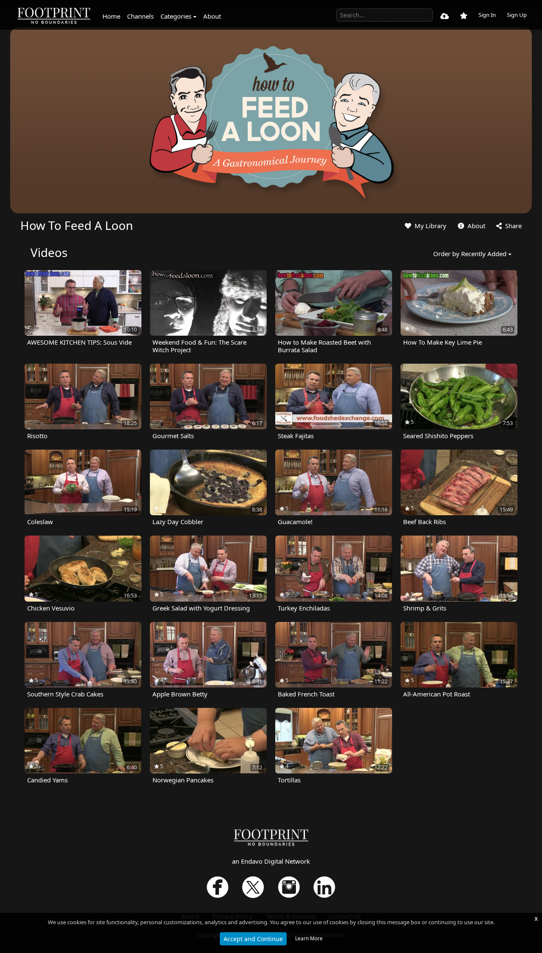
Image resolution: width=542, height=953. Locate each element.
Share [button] (512, 225)
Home (111, 16)
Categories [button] (175, 16)
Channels (140, 16)
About (212, 16)
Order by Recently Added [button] (469, 253)
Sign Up (517, 15)
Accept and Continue (253, 939)
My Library (429, 225)
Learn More (309, 938)
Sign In (487, 15)
